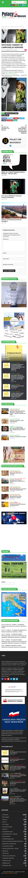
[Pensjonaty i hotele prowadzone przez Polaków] (5, 753)
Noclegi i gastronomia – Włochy (10, 848)
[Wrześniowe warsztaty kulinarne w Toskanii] (5, 496)
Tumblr (4, 120)
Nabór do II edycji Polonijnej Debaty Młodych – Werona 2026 (13, 172)
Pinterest (10, 120)
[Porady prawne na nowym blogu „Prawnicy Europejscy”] (5, 775)
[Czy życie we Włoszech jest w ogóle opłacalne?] (5, 760)
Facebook (4, 118)
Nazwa (5, 253)
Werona (16, 113)
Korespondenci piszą (17, 426)
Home (2, 26)
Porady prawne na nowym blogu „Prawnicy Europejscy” (18, 776)
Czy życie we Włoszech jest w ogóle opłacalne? (17, 760)
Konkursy (16, 788)
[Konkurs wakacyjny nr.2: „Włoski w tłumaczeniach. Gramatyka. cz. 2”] (5, 790)
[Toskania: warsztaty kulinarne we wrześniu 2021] (5, 504)
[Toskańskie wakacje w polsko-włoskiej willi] (5, 783)
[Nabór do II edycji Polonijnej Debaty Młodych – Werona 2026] (14, 163)
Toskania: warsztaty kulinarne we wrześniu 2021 (18, 504)
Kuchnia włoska (17, 409)
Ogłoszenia (18, 363)
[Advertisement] (12, 538)
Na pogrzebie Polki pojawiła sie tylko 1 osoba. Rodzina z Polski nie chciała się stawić (18, 768)
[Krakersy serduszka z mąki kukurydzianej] (5, 421)
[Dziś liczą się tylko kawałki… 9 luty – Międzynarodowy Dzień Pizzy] (5, 428)
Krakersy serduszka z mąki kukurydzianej (17, 421)
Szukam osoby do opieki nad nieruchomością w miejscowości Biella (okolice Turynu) (17, 394)
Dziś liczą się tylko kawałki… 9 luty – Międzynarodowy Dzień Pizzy (17, 430)
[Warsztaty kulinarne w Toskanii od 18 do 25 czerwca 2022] (5, 489)
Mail (16, 120)
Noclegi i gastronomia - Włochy (15, 471)
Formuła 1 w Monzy (5, 128)
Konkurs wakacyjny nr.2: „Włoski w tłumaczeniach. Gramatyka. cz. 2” (18, 791)
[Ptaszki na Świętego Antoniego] (5, 437)
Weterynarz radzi (7, 865)
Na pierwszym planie (19, 427)
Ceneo (3, 581)
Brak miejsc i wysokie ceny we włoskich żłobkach (22, 130)
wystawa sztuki (5, 115)
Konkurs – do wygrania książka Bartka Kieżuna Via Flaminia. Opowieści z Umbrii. (14, 626)
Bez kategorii (6, 817)
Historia (5, 822)
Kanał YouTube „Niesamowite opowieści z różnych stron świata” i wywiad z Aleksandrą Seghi (17, 412)
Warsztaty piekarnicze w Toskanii (16, 473)
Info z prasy (6, 824)
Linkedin (22, 118)
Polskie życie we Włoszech (14, 757)
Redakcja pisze (6, 863)
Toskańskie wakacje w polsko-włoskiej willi (18, 783)
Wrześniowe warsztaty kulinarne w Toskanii (16, 497)
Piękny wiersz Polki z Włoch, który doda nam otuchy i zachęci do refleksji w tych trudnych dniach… (18, 800)
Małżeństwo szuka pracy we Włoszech (17, 386)
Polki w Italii (6, 853)
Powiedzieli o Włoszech (8, 858)
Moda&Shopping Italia (8, 839)
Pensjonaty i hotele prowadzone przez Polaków (18, 752)
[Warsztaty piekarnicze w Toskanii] (5, 473)
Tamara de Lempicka (9, 113)
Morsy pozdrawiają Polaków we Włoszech (13, 841)
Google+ (16, 118)
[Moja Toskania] (14, 578)
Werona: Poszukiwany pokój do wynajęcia (11, 220)
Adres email (6, 258)
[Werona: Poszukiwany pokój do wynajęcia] (14, 210)
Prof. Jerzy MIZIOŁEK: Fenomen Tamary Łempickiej (11, 196)
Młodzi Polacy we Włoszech (9, 843)
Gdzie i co (13, 49)
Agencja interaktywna (10, 873)
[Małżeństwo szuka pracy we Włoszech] (6, 386)
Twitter (10, 118)
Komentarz (6, 239)
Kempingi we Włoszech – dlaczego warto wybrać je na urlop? (17, 481)
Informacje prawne (17, 773)
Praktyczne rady (22, 774)
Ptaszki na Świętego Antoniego (18, 436)
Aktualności (7, 26)
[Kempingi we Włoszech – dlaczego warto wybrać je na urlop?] (5, 481)
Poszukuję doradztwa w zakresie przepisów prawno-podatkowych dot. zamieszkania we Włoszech (18, 367)
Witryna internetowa (8, 264)
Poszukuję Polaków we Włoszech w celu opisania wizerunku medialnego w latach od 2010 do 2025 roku (17, 377)
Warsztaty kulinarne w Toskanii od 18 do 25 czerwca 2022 (18, 489)
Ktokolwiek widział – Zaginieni (10, 834)
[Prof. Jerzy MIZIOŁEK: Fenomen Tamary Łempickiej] (14, 186)
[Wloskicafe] (13, 560)
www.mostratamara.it (11, 73)
